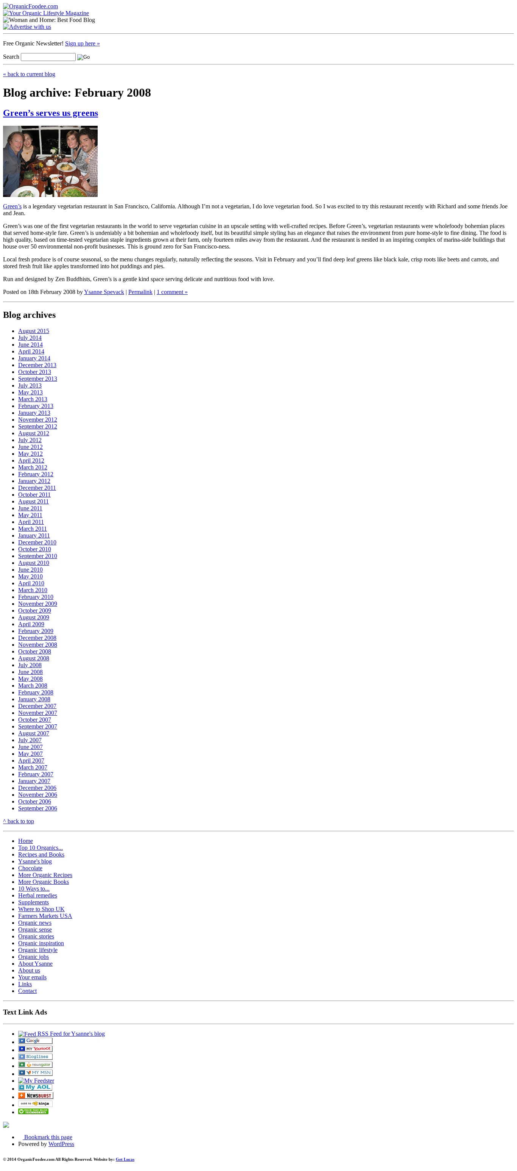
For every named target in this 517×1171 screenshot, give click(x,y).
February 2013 (35, 406)
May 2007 (30, 753)
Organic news (34, 922)
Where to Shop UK (41, 909)
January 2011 (34, 535)
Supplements (33, 902)
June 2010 (30, 569)
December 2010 (37, 542)
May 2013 (30, 392)
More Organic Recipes (45, 875)
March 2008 (32, 685)
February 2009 (35, 631)
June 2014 (30, 344)
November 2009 (37, 603)
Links (25, 984)
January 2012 (34, 481)
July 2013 (30, 385)
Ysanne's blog (35, 861)
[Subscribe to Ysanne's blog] (35, 1042)
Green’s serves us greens (50, 113)
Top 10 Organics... (40, 847)
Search (11, 56)
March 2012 (32, 467)
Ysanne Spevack (104, 292)
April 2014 (31, 351)
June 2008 (30, 672)
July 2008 (30, 665)
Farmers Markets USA (45, 916)
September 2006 (37, 808)
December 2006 (37, 788)
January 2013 (34, 413)
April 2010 (31, 583)
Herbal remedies (37, 895)
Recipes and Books (41, 854)
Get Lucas (125, 1159)
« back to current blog (29, 74)
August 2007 (33, 733)
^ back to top (18, 821)
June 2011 (30, 508)
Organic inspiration (41, 943)
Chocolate (30, 868)
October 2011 (34, 494)
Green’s (12, 206)
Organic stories (36, 936)
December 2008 (37, 638)
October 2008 (34, 651)
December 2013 (37, 365)
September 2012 (37, 426)
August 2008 (33, 658)
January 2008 (34, 699)
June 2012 (30, 447)
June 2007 (30, 747)
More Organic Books (43, 882)
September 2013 (37, 378)
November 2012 (37, 419)
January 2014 (34, 358)
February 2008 (35, 692)
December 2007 (37, 706)
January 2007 (34, 781)
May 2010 (30, 576)
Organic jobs (33, 957)
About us (29, 970)
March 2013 (32, 399)
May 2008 (30, 678)
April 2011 (31, 522)
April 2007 (31, 760)
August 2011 (33, 501)
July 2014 (30, 338)
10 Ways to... (34, 888)
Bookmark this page (47, 1137)
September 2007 (37, 726)
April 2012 (31, 460)
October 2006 (34, 801)
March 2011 (32, 528)
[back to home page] (30, 6)
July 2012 (30, 440)
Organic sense (35, 929)
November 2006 (37, 794)
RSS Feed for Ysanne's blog (70, 1033)
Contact (27, 991)
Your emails (32, 977)
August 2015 (33, 331)
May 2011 (30, 515)
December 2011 (37, 488)
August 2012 (33, 433)
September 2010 (37, 556)
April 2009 (31, 624)
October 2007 (34, 719)
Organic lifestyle (38, 950)
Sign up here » (82, 43)
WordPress (61, 1144)
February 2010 (35, 597)
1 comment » (172, 292)
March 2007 (32, 767)
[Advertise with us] (27, 26)
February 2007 (35, 774)
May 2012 (30, 453)
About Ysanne (35, 963)
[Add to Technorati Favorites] (33, 1112)
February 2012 (35, 474)
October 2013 (34, 372)
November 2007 (37, 713)
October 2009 (34, 610)
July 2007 (30, 740)
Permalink (140, 292)
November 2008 (37, 644)
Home (25, 841)
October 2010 (34, 549)
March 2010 (32, 590)
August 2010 (33, 563)
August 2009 (33, 617)
